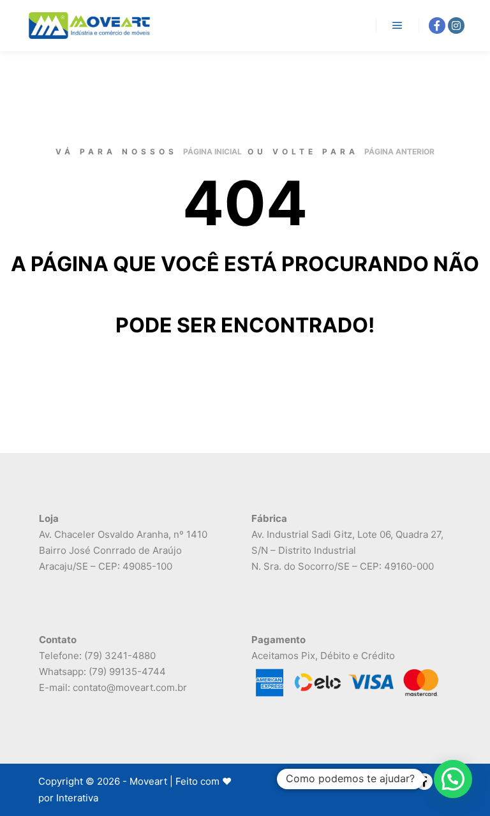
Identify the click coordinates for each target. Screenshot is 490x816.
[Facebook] (437, 25)
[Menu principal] (397, 25)
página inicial (212, 151)
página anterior (399, 151)
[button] (453, 779)
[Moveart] (89, 25)
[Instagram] (456, 25)
